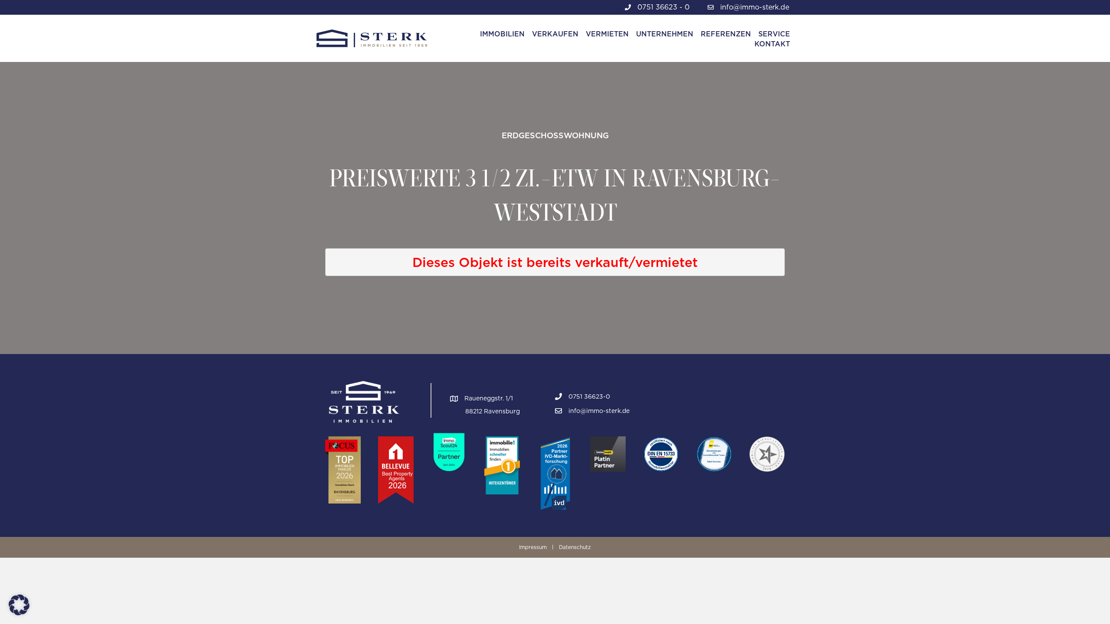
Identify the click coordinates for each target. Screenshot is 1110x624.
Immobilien (502, 34)
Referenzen (726, 34)
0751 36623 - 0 (663, 7)
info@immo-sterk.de (754, 7)
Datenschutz (575, 547)
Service (774, 34)
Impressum (533, 547)
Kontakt (772, 44)
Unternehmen (664, 34)
